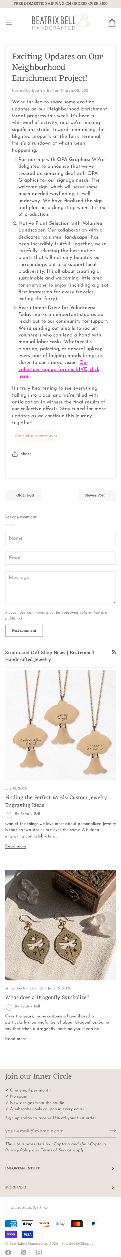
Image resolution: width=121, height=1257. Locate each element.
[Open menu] (15, 23)
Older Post (23, 495)
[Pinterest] (23, 1252)
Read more (15, 846)
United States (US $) (26, 1207)
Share (26, 454)
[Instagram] (39, 1252)
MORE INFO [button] (15, 1187)
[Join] (110, 1130)
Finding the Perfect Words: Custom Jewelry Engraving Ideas (56, 801)
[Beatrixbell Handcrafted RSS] (114, 652)
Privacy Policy (18, 1150)
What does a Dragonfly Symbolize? (47, 998)
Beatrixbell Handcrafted (28, 1243)
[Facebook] (8, 1252)
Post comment (24, 630)
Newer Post (97, 495)
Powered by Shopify (77, 1243)
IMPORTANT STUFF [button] (22, 1168)
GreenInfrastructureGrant (36, 436)
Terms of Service (56, 1150)
